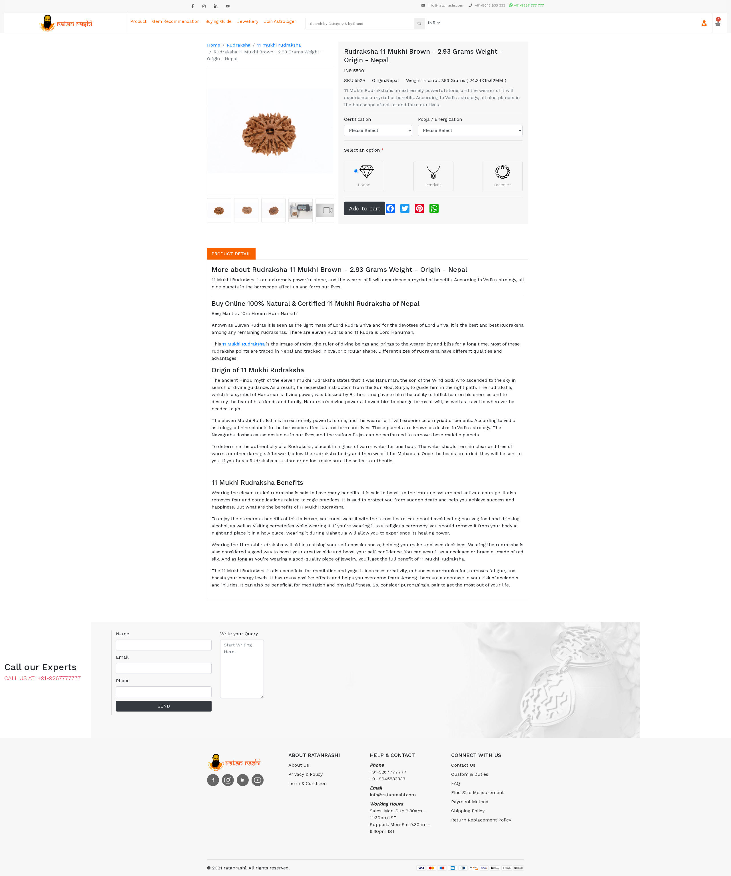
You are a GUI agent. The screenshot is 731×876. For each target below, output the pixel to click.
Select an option (364, 150)
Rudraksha (238, 45)
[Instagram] (204, 6)
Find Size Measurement (477, 792)
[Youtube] (228, 6)
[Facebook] (192, 6)
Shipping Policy (468, 810)
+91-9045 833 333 (489, 5)
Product (138, 21)
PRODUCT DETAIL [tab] (231, 253)
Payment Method (470, 801)
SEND (164, 706)
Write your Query (239, 633)
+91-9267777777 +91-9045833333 (388, 771)
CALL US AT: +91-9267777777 (42, 678)
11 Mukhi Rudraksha (243, 344)
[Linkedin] (216, 6)
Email (122, 657)
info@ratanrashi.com (445, 5)
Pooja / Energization (440, 119)
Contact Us (463, 765)
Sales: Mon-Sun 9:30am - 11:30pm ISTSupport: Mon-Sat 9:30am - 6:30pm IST (400, 817)
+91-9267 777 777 (528, 5)
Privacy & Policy (305, 774)
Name (122, 633)
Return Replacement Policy (481, 820)
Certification (357, 119)
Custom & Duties (469, 774)
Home (213, 45)
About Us (298, 765)
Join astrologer (280, 21)
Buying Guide (218, 21)
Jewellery (247, 21)
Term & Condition (307, 783)
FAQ (455, 783)
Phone (123, 680)
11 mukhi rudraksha (279, 45)
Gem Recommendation (176, 21)
